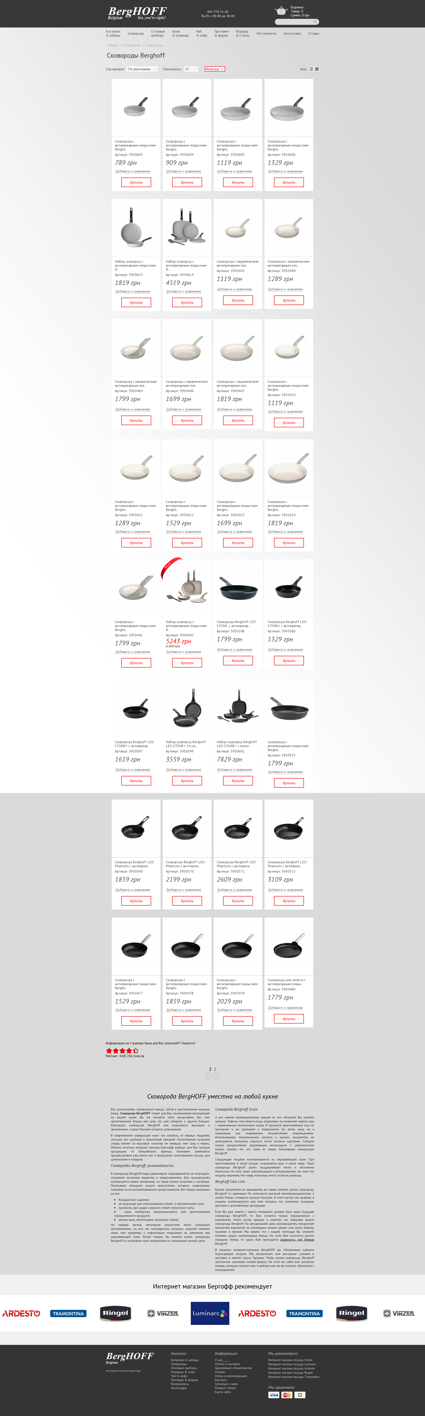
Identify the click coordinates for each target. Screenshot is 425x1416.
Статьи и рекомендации (231, 1376)
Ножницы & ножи (183, 1372)
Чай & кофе (179, 1376)
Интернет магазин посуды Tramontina (293, 1377)
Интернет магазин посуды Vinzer (290, 1360)
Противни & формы (184, 1380)
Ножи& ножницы (180, 33)
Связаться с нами (226, 1384)
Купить (136, 182)
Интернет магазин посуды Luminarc (292, 1364)
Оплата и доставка (227, 1364)
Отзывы (313, 33)
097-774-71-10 (217, 12)
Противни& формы (221, 33)
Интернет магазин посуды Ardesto (291, 1368)
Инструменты (266, 33)
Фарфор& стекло (242, 33)
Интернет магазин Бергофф (123, 1370)
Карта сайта (223, 1392)
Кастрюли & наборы (185, 1360)
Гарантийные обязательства (233, 1368)
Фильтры (212, 69)
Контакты (221, 1380)
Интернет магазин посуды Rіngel (290, 1373)
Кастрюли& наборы (113, 33)
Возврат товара (225, 1388)
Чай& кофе (201, 33)
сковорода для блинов (297, 1240)
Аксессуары (292, 33)
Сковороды (136, 33)
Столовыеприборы (158, 33)
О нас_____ (222, 1360)
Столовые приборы (184, 1368)
